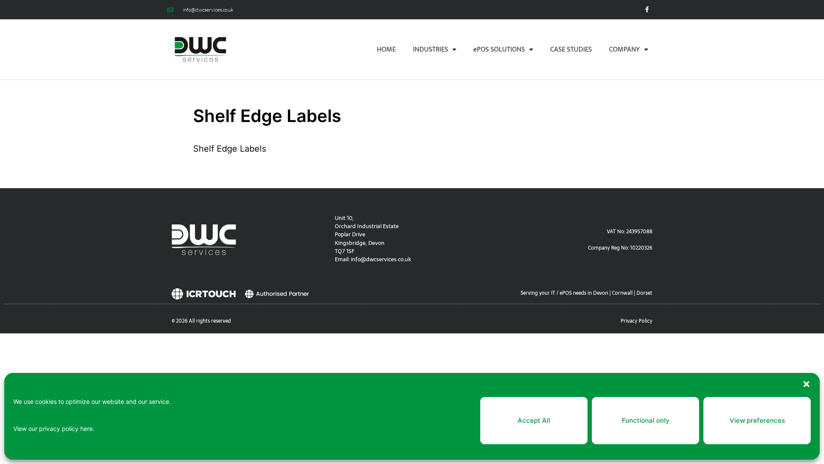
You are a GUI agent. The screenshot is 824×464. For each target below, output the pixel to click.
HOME (386, 49)
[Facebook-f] (647, 9)
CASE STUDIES (571, 49)
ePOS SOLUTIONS (499, 49)
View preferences (757, 420)
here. (87, 428)
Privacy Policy (636, 321)
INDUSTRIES (430, 49)
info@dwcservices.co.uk (381, 259)
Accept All (534, 420)
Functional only (646, 420)
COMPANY (624, 49)
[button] (806, 384)
